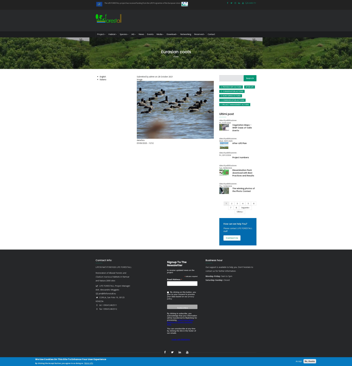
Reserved (199, 34)
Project (100, 34)
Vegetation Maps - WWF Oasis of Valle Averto (242, 128)
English (103, 76)
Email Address (174, 279)
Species (123, 34)
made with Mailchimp (181, 339)
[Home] (109, 20)
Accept (299, 361)
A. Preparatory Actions (231, 87)
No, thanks (310, 361)
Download (171, 34)
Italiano (103, 79)
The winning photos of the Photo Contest (243, 190)
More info (88, 363)
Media (159, 34)
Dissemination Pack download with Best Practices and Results (243, 173)
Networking (185, 34)
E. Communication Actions (232, 100)
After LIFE (250, 87)
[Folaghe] (176, 82)
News (141, 34)
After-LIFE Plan (239, 143)
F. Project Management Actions (235, 104)
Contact (211, 34)
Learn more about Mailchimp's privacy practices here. (180, 322)
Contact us (232, 238)
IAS (132, 34)
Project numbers (240, 157)
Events (150, 34)
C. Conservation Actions (232, 91)
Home (176, 56)
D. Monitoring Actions (231, 96)
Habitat (112, 34)
